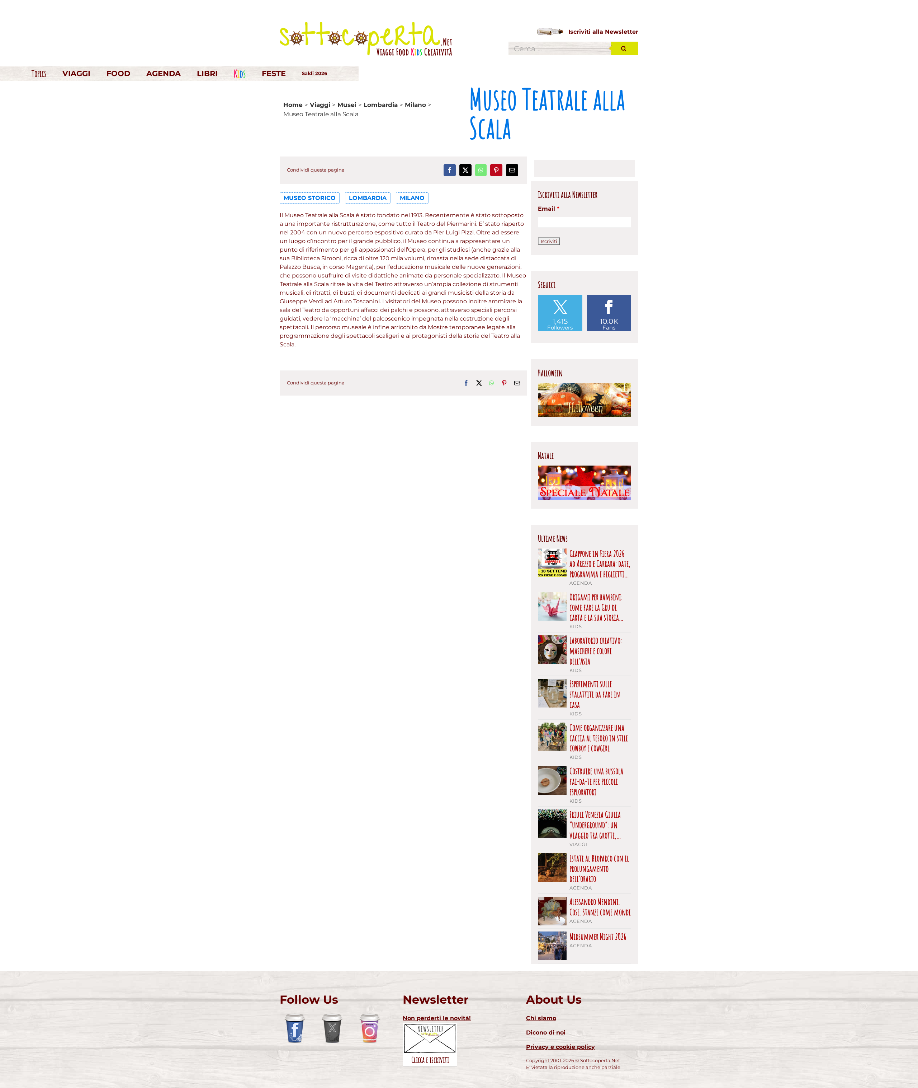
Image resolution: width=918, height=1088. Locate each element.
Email (548, 208)
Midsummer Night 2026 (597, 936)
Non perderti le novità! (437, 1018)
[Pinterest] (496, 170)
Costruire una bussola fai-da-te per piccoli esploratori (596, 781)
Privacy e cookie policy (560, 1046)
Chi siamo (541, 1018)
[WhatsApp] (480, 170)
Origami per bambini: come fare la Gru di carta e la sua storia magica (596, 607)
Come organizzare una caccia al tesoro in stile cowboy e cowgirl (598, 738)
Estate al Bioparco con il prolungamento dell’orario (599, 868)
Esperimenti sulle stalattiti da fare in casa (594, 694)
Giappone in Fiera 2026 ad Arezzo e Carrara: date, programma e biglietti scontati (599, 563)
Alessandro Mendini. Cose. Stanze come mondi (600, 907)
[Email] (512, 170)
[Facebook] (450, 170)
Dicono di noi (546, 1032)
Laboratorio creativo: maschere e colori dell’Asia (595, 650)
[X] (465, 170)
